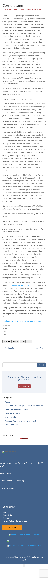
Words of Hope (34, 9)
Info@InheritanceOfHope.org (12, 481)
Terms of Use (21, 521)
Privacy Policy (8, 521)
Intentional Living (12, 413)
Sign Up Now (24, 386)
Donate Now (12, 527)
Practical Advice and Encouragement (20, 421)
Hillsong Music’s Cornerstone (23, 285)
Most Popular (10, 417)
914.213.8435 (5, 473)
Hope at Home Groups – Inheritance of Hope (24, 406)
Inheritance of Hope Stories (16, 409)
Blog (4, 512)
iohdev (8, 9)
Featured (9, 402)
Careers (5, 518)
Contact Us (7, 515)
